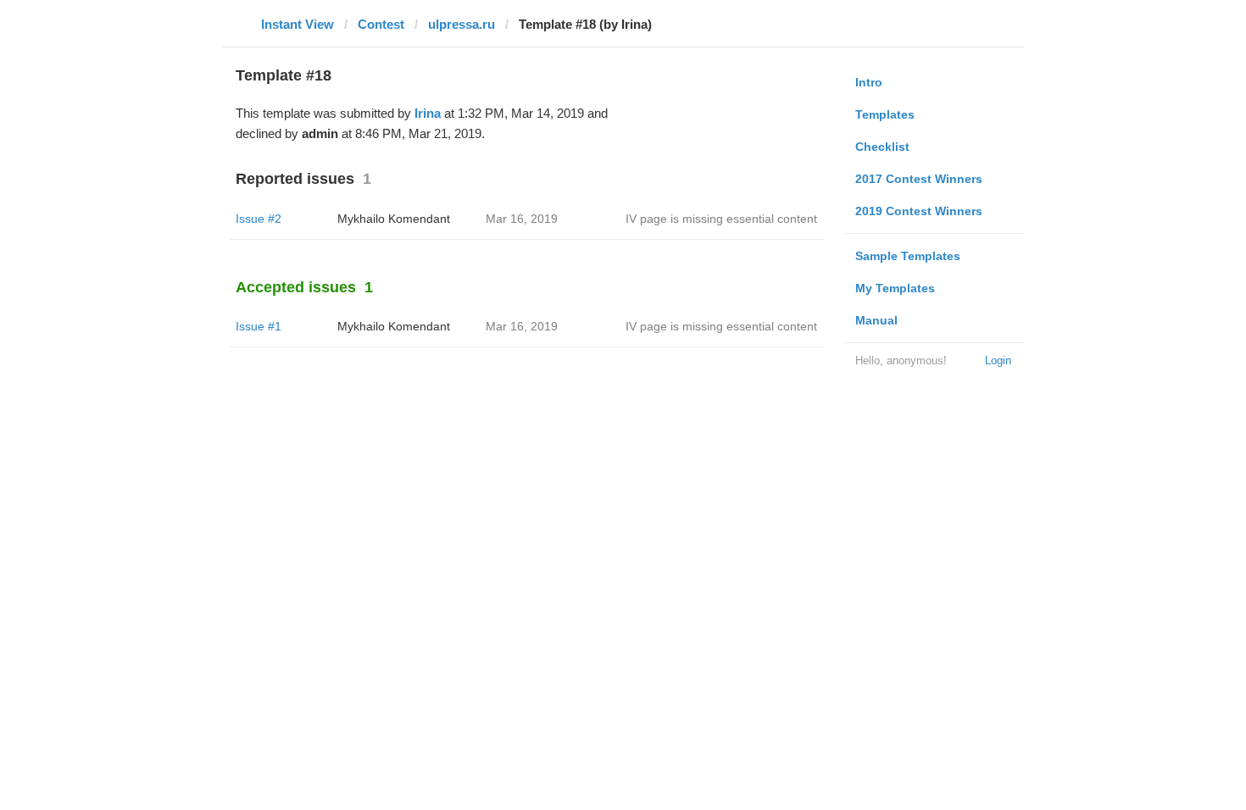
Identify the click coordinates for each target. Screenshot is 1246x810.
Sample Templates (907, 256)
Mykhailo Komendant (393, 218)
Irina (427, 113)
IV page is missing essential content (721, 218)
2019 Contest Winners (918, 211)
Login (998, 360)
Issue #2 (258, 218)
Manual (876, 320)
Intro (868, 82)
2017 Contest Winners (918, 179)
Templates (885, 114)
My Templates (895, 288)
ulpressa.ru (461, 24)
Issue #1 (258, 326)
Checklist (882, 146)
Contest (381, 24)
